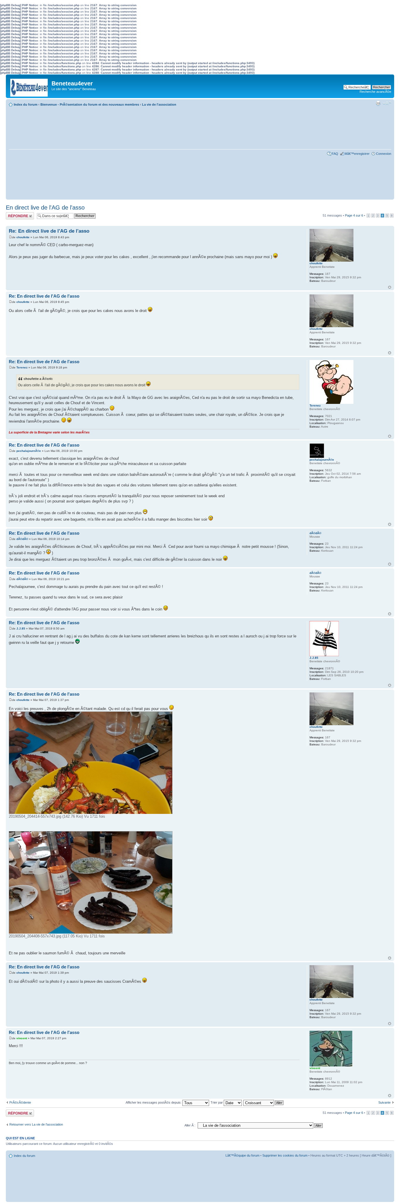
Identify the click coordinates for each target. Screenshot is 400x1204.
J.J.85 (20, 628)
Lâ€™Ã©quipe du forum (242, 1155)
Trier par (217, 1102)
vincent (21, 1038)
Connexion (383, 153)
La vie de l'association (159, 104)
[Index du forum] (29, 86)
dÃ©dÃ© (22, 539)
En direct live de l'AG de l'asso (45, 207)
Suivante (384, 1102)
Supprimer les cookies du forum (284, 1155)
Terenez (22, 367)
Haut (389, 287)
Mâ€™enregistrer (357, 153)
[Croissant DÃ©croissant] (263, 1102)
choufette (23, 237)
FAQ (335, 153)
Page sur (354, 215)
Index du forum (25, 104)
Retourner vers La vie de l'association (36, 1124)
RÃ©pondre (14, 214)
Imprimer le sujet (378, 103)
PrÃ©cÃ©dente (20, 1102)
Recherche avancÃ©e (375, 91)
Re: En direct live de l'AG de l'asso (49, 231)
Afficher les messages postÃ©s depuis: (154, 1102)
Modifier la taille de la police (387, 103)
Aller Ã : (189, 1125)
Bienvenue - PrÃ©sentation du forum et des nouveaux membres (89, 104)
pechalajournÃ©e (28, 450)
